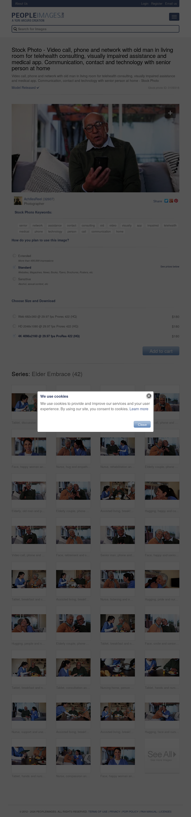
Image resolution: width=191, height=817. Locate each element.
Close (142, 424)
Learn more (139, 408)
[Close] (149, 396)
